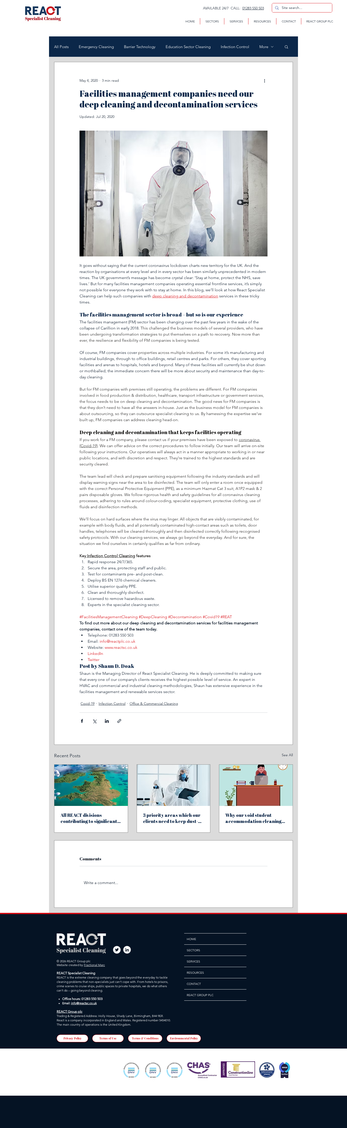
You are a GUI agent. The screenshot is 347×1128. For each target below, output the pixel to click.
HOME (191, 939)
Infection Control (235, 46)
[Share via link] (119, 721)
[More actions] (264, 80)
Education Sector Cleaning (188, 46)
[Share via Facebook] (82, 721)
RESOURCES (195, 972)
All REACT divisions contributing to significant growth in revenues (88, 818)
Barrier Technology (139, 46)
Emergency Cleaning (96, 46)
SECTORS (193, 950)
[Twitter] (117, 950)
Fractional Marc (94, 965)
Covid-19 (87, 703)
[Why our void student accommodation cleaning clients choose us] (256, 785)
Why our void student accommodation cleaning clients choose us (253, 818)
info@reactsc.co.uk (84, 1003)
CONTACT (194, 984)
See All (287, 755)
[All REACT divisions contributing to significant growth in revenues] (91, 785)
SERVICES (193, 961)
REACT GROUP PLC (200, 995)
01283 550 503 (253, 8)
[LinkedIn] (127, 950)
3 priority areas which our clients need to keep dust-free (171, 818)
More (263, 46)
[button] (212, 21)
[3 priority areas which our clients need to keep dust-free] (173, 785)
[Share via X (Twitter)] (94, 721)
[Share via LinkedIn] (106, 721)
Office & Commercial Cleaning (154, 703)
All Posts (61, 46)
